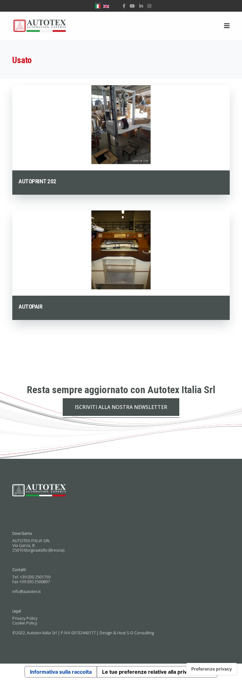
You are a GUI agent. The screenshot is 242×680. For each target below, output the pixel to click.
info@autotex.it (26, 591)
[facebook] (124, 6)
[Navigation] (227, 26)
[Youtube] (132, 6)
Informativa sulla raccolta (61, 672)
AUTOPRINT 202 (37, 181)
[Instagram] (149, 6)
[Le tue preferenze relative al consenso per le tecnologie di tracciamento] (211, 669)
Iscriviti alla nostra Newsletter (121, 407)
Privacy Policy (24, 618)
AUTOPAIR (30, 306)
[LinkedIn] (141, 6)
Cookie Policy (24, 623)
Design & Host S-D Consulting (127, 633)
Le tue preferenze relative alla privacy (148, 672)
